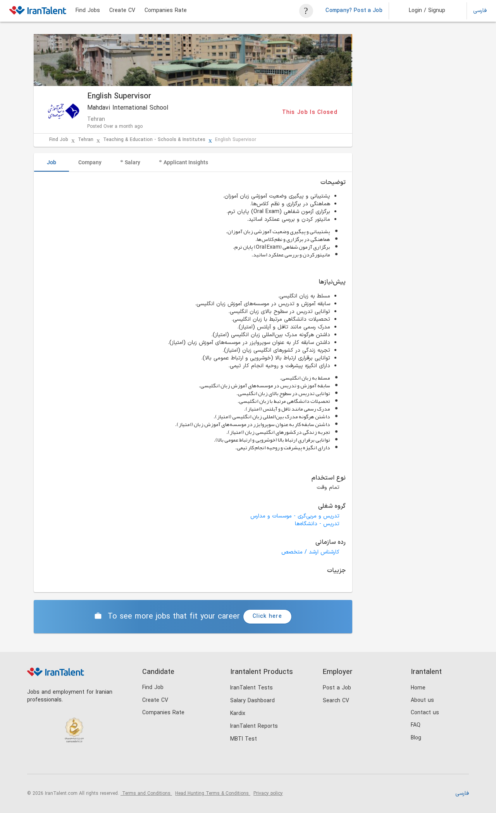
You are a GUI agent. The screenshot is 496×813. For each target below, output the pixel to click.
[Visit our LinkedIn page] (35, 761)
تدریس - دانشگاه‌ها (317, 524)
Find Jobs (88, 11)
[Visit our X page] (67, 761)
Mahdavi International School (127, 108)
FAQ (415, 725)
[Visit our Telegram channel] (83, 761)
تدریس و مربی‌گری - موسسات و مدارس (294, 516)
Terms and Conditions (146, 793)
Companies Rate (166, 11)
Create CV (122, 11)
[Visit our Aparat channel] (99, 761)
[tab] (51, 162)
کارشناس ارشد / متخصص (310, 552)
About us (422, 700)
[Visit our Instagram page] (51, 761)
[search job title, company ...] (306, 11)
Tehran (85, 140)
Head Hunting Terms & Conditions (212, 793)
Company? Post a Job (354, 11)
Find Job (58, 140)
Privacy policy (268, 793)
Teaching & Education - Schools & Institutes (154, 140)
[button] (421, 11)
